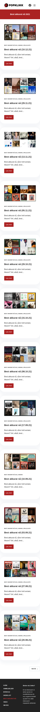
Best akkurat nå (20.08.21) (18, 640)
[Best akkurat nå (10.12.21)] (20, 32)
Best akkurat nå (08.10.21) (18, 371)
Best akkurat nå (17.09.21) (18, 425)
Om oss (6, 705)
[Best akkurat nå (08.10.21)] (20, 354)
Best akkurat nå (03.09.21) (18, 532)
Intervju (6, 692)
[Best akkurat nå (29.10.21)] (20, 247)
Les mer (10, 64)
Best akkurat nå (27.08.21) (18, 586)
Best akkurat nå (9, 698)
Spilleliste (27, 45)
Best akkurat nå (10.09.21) (18, 479)
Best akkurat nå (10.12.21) (18, 49)
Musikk (20, 45)
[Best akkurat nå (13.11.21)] (20, 140)
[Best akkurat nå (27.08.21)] (20, 569)
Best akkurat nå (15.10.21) (18, 318)
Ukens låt (7, 695)
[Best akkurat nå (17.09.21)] (20, 408)
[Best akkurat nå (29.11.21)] (20, 86)
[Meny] (34, 5)
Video (5, 702)
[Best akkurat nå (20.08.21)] (20, 623)
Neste (34, 669)
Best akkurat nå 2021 (11, 45)
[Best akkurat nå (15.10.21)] (20, 301)
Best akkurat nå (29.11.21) (18, 103)
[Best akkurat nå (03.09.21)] (20, 515)
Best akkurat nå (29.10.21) (18, 264)
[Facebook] (30, 5)
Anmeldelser (8, 688)
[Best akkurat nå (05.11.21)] (20, 193)
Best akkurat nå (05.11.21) (18, 210)
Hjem (5, 685)
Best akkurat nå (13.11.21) (18, 157)
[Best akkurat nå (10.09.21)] (20, 462)
